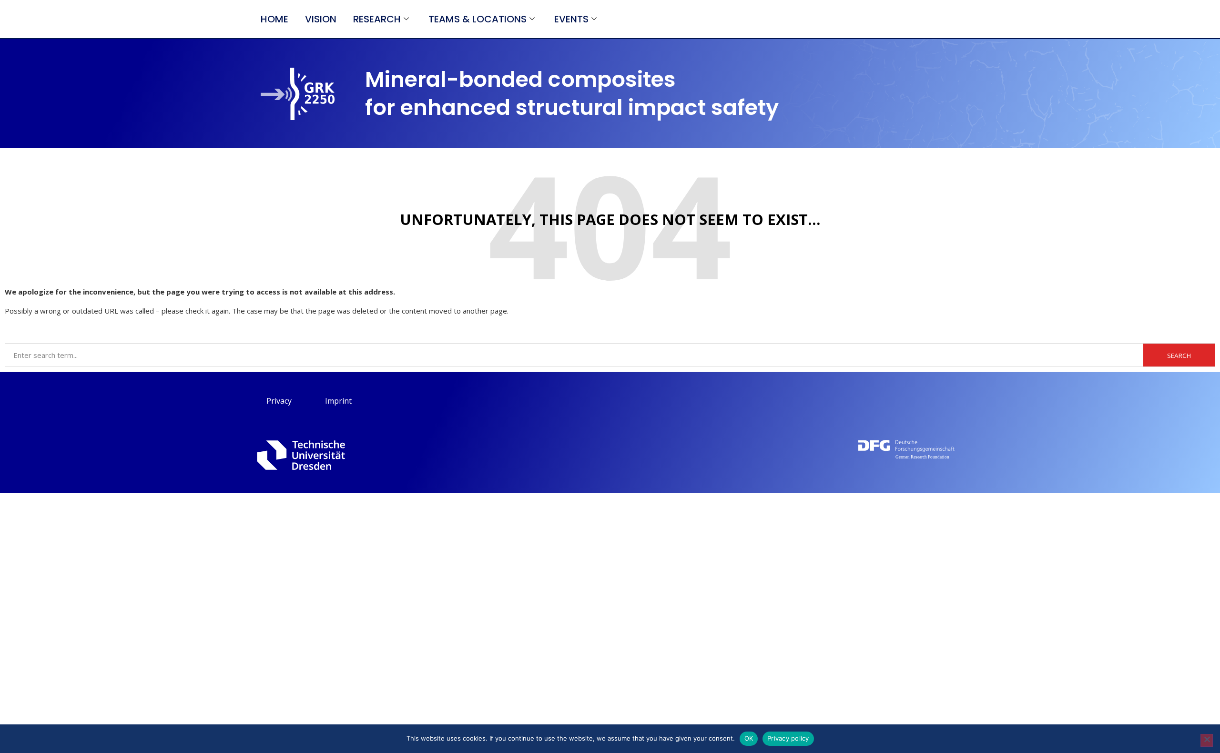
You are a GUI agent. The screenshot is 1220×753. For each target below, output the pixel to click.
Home (274, 19)
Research (377, 19)
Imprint (338, 401)
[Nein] (1206, 740)
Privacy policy (788, 738)
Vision (320, 19)
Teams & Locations (477, 19)
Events (571, 19)
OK (748, 738)
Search (1179, 355)
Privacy (279, 401)
